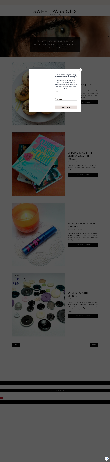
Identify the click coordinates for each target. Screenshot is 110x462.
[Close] (80, 69)
